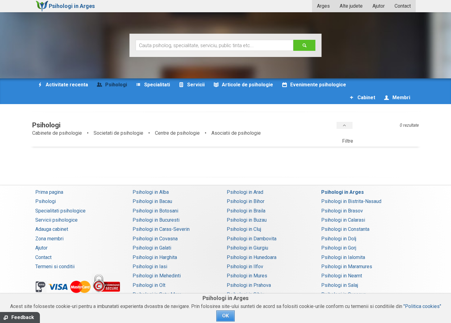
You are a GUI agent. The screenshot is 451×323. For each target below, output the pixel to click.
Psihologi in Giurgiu (247, 248)
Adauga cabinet (51, 229)
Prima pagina (49, 192)
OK (225, 316)
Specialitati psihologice (60, 211)
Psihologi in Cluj (244, 229)
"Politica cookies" (422, 306)
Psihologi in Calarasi (343, 220)
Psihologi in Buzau (247, 220)
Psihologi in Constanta (345, 229)
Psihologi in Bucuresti (156, 220)
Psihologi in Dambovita (251, 239)
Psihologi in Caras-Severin (161, 229)
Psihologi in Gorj (338, 248)
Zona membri (49, 239)
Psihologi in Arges (342, 192)
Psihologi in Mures (247, 276)
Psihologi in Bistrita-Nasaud (351, 201)
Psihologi (45, 201)
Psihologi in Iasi (150, 266)
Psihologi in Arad (245, 192)
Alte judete (351, 6)
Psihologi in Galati (152, 248)
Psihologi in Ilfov (245, 266)
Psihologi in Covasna (155, 239)
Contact (403, 6)
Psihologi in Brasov (342, 211)
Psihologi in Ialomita (343, 257)
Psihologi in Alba (151, 192)
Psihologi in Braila (246, 211)
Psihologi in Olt (149, 285)
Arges (323, 6)
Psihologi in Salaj (339, 285)
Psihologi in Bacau (152, 201)
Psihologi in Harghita (155, 257)
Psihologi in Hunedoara (251, 257)
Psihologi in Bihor (245, 201)
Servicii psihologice (56, 220)
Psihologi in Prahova (249, 285)
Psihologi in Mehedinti (157, 276)
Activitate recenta (66, 85)
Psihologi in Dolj (338, 239)
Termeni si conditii (55, 266)
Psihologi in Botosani (155, 211)
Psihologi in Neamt (341, 276)
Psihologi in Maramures (346, 266)
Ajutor (378, 6)
